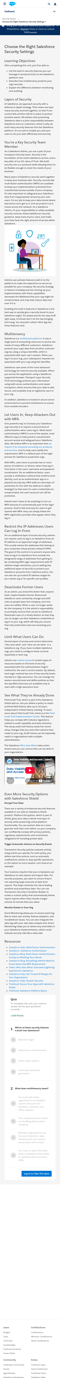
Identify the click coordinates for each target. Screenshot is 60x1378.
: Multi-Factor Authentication (32, 947)
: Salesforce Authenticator (28, 950)
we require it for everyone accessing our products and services (28, 447)
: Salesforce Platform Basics (28, 990)
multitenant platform (31, 338)
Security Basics (9, 19)
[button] (24, 21)
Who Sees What (28, 745)
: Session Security (26, 980)
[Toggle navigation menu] (54, 11)
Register (25, 29)
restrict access (24, 660)
